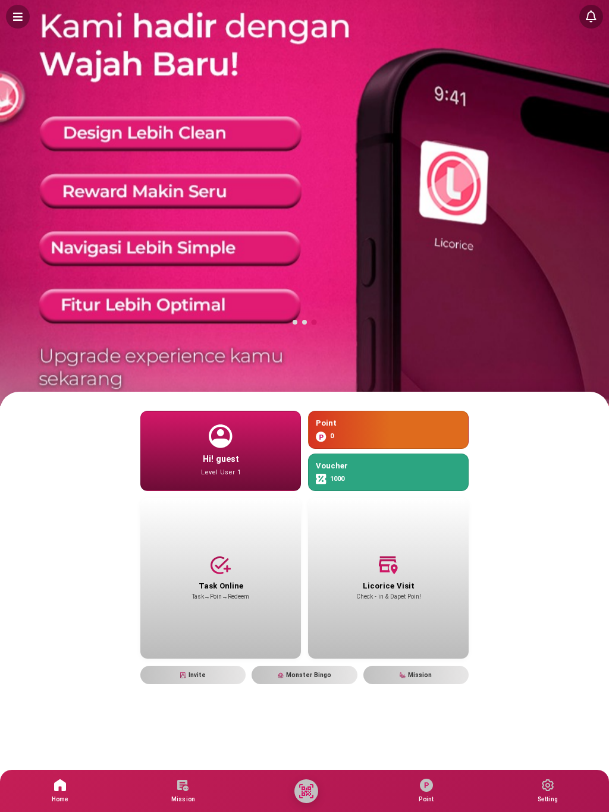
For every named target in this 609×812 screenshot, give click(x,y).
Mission (420, 675)
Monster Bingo (308, 675)
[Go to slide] (295, 322)
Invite (197, 675)
